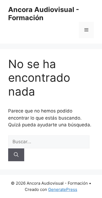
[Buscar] (16, 155)
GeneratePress (62, 189)
